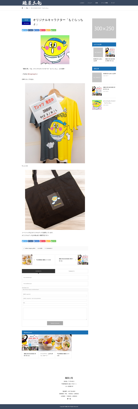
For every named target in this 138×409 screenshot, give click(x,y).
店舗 (96, 3)
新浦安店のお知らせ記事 (109, 73)
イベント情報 (104, 3)
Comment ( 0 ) (38, 271)
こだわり (82, 3)
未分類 (26, 20)
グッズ (112, 3)
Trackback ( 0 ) (71, 271)
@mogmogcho (32, 74)
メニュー (90, 3)
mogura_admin (32, 248)
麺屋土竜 (69, 378)
